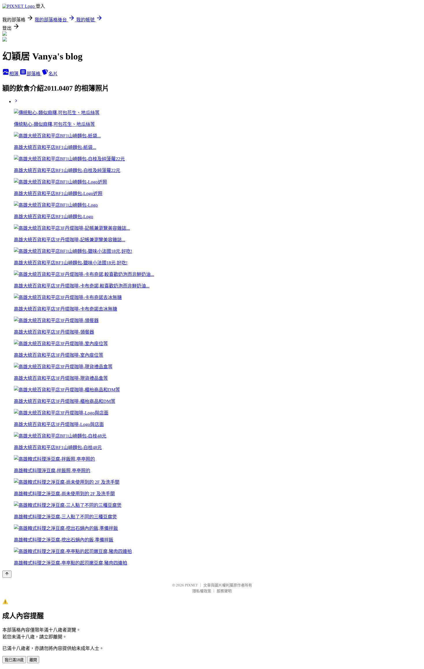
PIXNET (191, 585)
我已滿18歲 (14, 660)
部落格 (34, 73)
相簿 (14, 73)
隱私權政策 (201, 591)
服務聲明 (224, 591)
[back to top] (7, 574)
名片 (53, 73)
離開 (33, 660)
